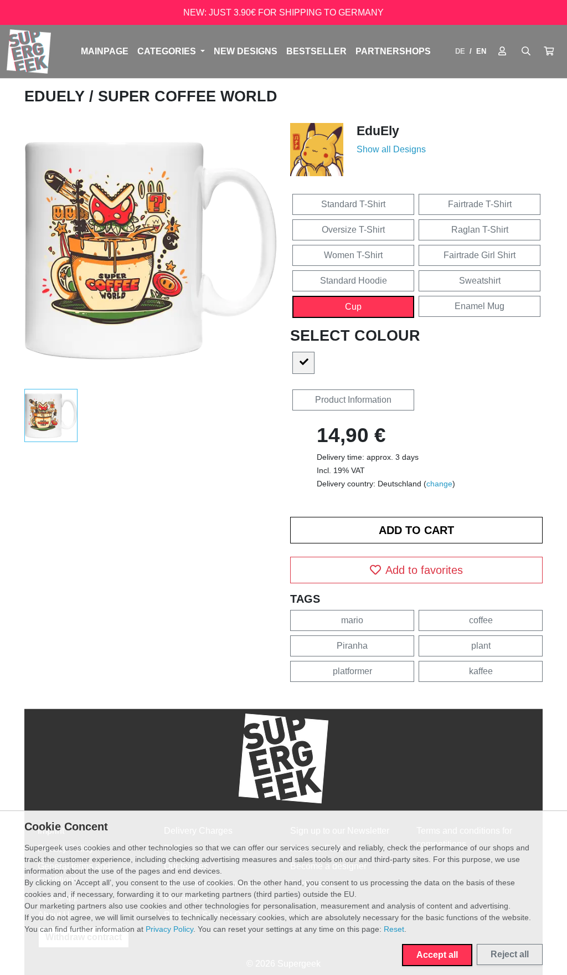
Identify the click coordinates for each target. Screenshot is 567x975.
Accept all (437, 954)
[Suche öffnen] (526, 51)
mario (352, 620)
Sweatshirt (480, 280)
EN (481, 51)
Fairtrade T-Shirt (480, 204)
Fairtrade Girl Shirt (480, 255)
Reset (394, 929)
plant (481, 645)
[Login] (502, 51)
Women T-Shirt (353, 255)
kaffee (481, 671)
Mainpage (104, 51)
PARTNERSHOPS (393, 51)
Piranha (352, 645)
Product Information (353, 399)
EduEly (56, 96)
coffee (481, 620)
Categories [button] (167, 51)
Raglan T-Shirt (479, 229)
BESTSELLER (316, 51)
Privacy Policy (169, 929)
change (439, 483)
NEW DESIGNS (245, 51)
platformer (352, 671)
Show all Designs (391, 149)
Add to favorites (424, 570)
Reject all (510, 954)
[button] (548, 51)
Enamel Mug (479, 306)
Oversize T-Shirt (353, 229)
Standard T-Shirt (353, 204)
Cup (353, 306)
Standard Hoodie (353, 280)
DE (460, 51)
